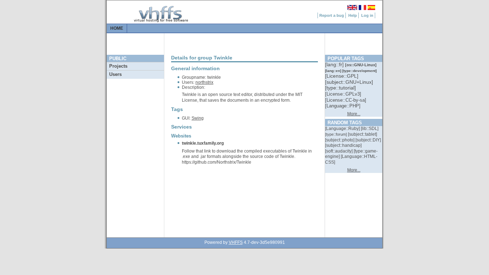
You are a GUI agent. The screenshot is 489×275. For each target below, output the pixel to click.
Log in (367, 15)
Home (116, 28)
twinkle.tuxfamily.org (203, 143)
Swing (198, 118)
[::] (335, 64)
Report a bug (331, 15)
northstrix (204, 82)
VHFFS (236, 242)
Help (352, 15)
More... (353, 113)
